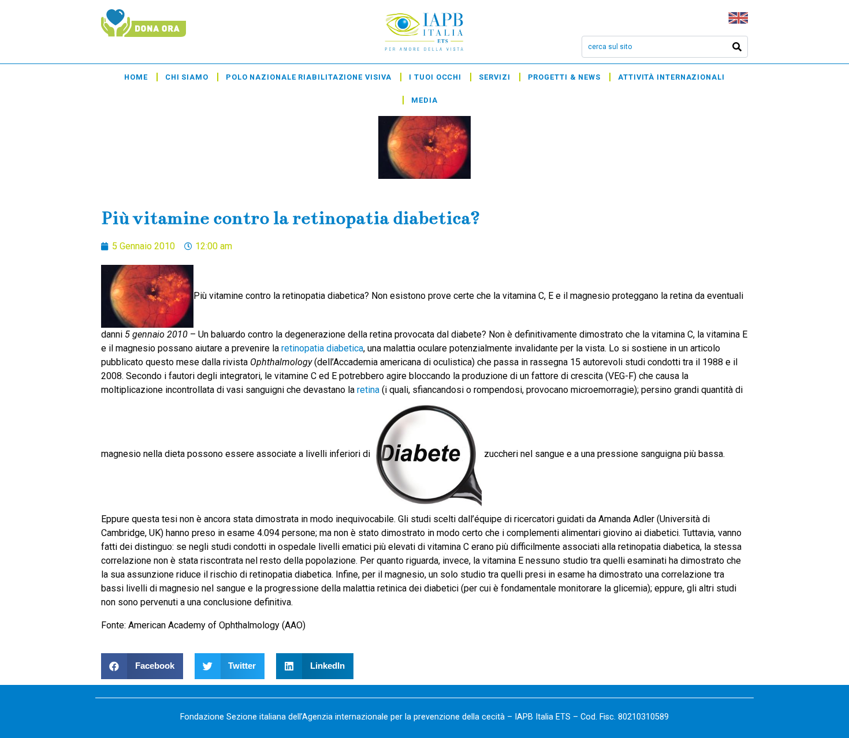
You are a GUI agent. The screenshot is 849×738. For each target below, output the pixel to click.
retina (368, 389)
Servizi (494, 77)
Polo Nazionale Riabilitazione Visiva (309, 77)
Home (136, 77)
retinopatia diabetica (322, 348)
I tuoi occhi (435, 77)
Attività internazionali (671, 77)
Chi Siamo (186, 77)
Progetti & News (564, 77)
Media (424, 100)
